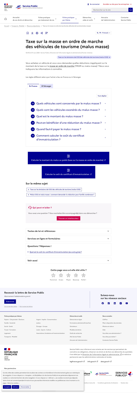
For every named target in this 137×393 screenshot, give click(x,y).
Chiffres (105, 320)
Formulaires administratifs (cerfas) (80, 323)
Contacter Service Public (126, 18)
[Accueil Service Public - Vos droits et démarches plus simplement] (30, 9)
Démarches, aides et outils (88, 18)
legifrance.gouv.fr (76, 361)
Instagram (121, 303)
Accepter (7, 387)
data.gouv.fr (105, 361)
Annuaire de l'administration (78, 340)
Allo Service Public (75, 337)
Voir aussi (32, 260)
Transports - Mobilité (17, 26)
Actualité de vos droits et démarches (22, 18)
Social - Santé (8, 326)
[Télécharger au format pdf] (32, 33)
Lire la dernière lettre (10, 306)
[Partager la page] (42, 33)
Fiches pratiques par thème (68, 18)
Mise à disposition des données (112, 323)
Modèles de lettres (75, 330)
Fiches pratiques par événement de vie (46, 18)
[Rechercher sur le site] (130, 10)
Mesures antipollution (33, 26)
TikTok (109, 303)
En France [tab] (33, 86)
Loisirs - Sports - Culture (43, 330)
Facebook (103, 303)
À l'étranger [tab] (46, 86)
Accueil (6, 26)
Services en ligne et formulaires (44, 238)
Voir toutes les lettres (26, 306)
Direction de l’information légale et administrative (101, 354)
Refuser (15, 387)
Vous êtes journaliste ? (109, 337)
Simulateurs (73, 326)
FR (103, 33)
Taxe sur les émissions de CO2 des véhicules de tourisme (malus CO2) (83, 57)
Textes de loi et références (41, 231)
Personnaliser (25, 387)
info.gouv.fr (91, 361)
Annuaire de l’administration (108, 18)
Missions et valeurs (108, 326)
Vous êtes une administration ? (112, 333)
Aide (104, 330)
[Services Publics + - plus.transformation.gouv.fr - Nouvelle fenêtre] (124, 374)
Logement (7, 333)
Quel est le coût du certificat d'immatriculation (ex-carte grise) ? (56, 252)
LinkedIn (115, 303)
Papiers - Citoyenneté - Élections (14, 320)
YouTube (127, 303)
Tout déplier (102, 96)
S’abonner (10, 301)
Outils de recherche (76, 333)
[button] (46, 33)
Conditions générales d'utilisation (108, 383)
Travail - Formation (10, 330)
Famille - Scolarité (9, 323)
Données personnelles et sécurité (85, 383)
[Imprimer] (37, 33)
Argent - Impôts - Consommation (46, 320)
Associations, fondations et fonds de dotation (50, 333)
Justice (38, 323)
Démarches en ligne (76, 320)
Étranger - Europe (41, 326)
